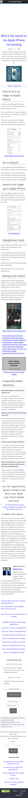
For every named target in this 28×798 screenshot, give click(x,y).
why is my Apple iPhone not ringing (13, 638)
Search (13, 711)
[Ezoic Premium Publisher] (6, 792)
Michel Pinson (17, 569)
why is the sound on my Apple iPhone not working (14, 615)
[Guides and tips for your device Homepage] (1, 1)
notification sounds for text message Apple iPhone (14, 623)
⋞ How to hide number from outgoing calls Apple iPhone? (13, 602)
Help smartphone (15, 2)
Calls (18, 49)
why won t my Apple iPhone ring (14, 652)
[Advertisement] (14, 18)
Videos (15, 791)
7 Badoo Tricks (14, 779)
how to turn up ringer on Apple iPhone (14, 628)
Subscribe (13, 751)
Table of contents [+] (14, 86)
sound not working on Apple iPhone (13, 635)
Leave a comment (14, 695)
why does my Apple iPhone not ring (13, 645)
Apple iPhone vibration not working (13, 642)
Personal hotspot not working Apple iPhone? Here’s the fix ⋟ (12, 608)
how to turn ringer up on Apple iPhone (13, 631)
